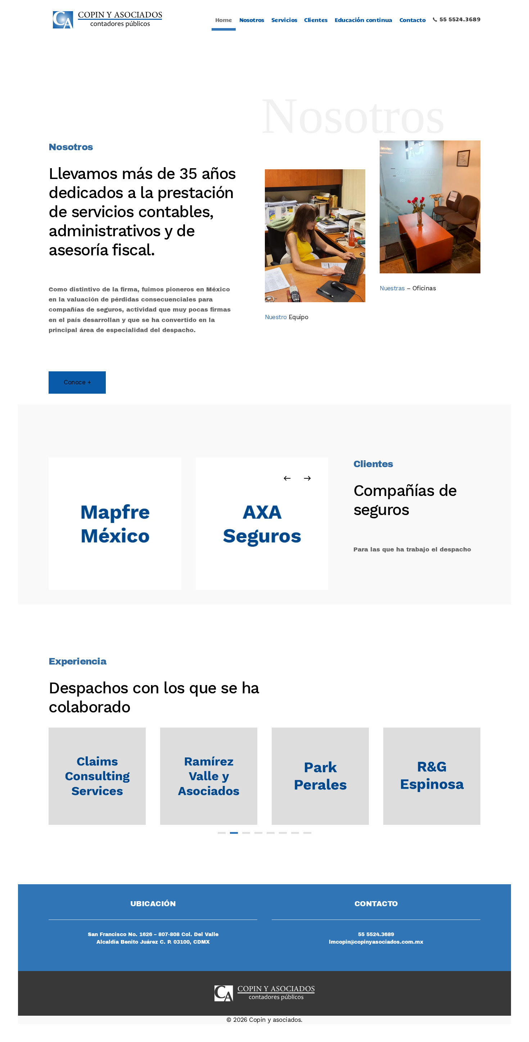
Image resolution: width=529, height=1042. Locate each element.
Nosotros (251, 19)
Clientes (315, 19)
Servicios (284, 19)
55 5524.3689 (459, 18)
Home (223, 19)
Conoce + (77, 382)
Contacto (412, 19)
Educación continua (363, 19)
